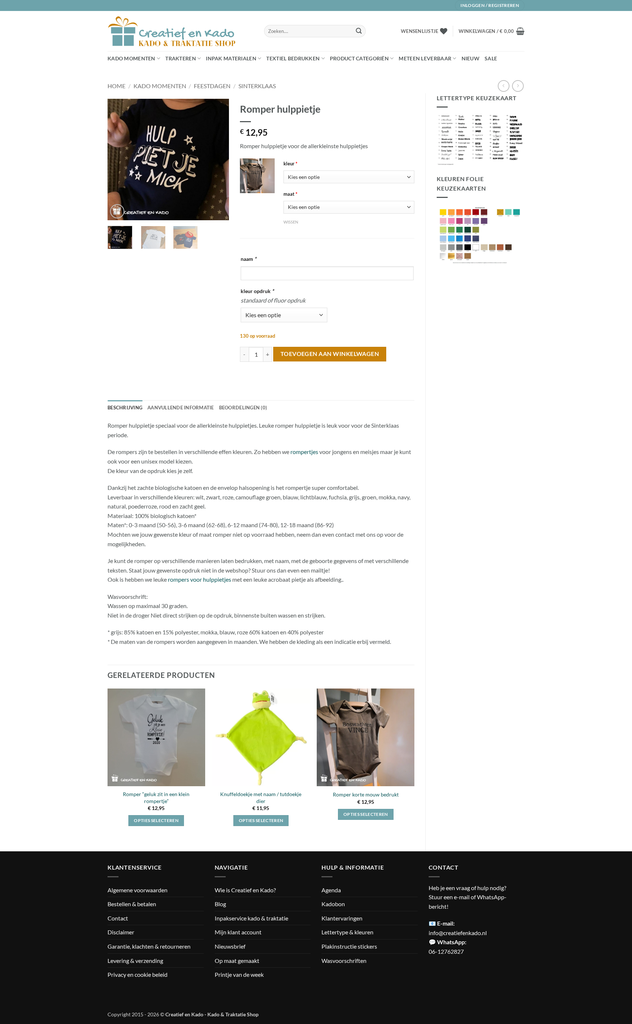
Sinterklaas (257, 85)
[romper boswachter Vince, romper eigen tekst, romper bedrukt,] (257, 175)
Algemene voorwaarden (138, 889)
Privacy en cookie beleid (138, 974)
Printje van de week (239, 974)
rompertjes (304, 451)
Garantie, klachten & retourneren (149, 946)
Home (116, 85)
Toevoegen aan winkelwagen (330, 353)
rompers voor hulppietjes (199, 579)
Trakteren (180, 58)
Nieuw (470, 58)
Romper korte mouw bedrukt (366, 794)
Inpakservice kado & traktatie (251, 918)
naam (248, 259)
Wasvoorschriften (343, 960)
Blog (220, 903)
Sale (491, 58)
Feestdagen (212, 85)
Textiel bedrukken (293, 58)
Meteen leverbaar (425, 58)
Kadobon (333, 903)
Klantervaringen (341, 918)
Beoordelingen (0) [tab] (243, 407)
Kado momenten (131, 58)
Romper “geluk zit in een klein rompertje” (156, 797)
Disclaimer (121, 932)
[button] (491, 31)
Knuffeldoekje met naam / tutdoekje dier (260, 797)
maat (290, 194)
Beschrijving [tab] (125, 407)
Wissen (290, 222)
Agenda (331, 889)
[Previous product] (517, 85)
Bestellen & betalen (132, 903)
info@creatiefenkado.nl (458, 932)
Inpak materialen (231, 58)
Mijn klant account (238, 932)
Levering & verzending (135, 960)
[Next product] (503, 85)
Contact (118, 918)
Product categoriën (359, 58)
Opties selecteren (156, 820)
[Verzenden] (359, 31)
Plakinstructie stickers (349, 946)
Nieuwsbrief (230, 946)
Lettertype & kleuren (347, 932)
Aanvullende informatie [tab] (180, 407)
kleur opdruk (257, 291)
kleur (290, 163)
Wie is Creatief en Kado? (245, 889)
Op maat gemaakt (237, 960)
